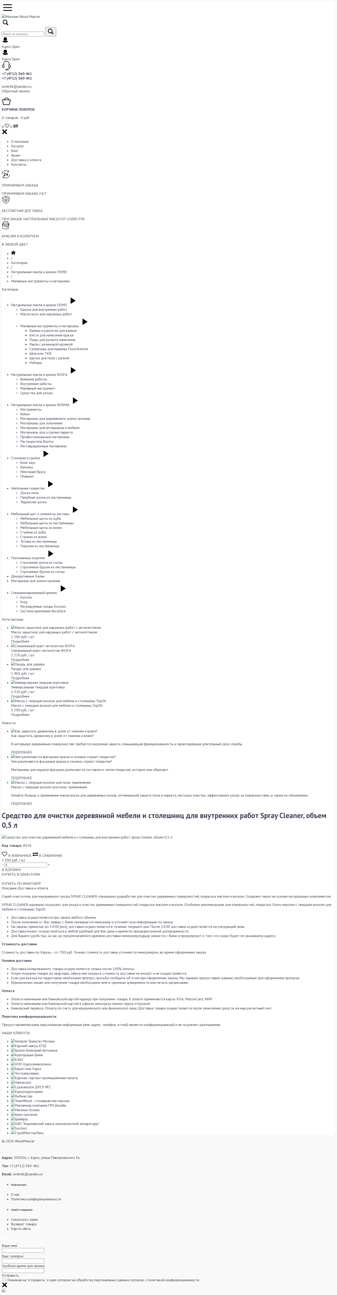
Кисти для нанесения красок (51, 335)
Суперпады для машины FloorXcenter (58, 348)
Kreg (23, 601)
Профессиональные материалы (44, 436)
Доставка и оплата (26, 159)
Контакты (18, 164)
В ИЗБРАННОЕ (20, 855)
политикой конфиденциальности (173, 1280)
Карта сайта (20, 1228)
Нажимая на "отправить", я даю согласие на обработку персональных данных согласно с (103, 1280)
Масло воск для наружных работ (46, 314)
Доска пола (29, 492)
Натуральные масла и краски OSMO (39, 271)
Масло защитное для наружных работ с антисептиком (54, 632)
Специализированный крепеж (34, 592)
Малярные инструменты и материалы (40, 281)
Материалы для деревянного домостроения (55, 418)
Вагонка (26, 467)
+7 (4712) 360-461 (17, 73)
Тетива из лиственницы (38, 541)
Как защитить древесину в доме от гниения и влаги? (52, 735)
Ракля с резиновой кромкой (51, 344)
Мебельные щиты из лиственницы (47, 523)
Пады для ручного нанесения (52, 339)
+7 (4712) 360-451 (17, 78)
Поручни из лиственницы (39, 546)
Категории (19, 262)
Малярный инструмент (37, 388)
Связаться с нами (24, 1219)
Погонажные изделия (28, 557)
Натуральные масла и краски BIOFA (39, 374)
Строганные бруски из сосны (42, 571)
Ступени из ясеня (33, 536)
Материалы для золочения (41, 423)
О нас (15, 1194)
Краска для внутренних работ (43, 309)
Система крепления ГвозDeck (43, 611)
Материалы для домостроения (35, 580)
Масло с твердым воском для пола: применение (49, 787)
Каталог (17, 146)
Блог (14, 150)
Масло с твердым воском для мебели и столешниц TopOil (56, 705)
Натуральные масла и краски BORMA (40, 404)
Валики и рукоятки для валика (53, 330)
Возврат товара (23, 1224)
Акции (15, 155)
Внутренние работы (36, 383)
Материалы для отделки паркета (46, 432)
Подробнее (20, 641)
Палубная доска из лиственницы (45, 497)
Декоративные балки (27, 576)
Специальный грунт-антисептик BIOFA (41, 650)
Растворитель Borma (36, 441)
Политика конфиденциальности (36, 1199)
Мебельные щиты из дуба (40, 518)
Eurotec (26, 597)
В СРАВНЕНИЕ (50, 855)
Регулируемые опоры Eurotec (43, 606)
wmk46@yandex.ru (17, 86)
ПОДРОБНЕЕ (21, 752)
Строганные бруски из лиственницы (48, 567)
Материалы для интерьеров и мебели (50, 427)
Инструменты (30, 409)
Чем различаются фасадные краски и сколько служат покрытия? (61, 761)
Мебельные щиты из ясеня (41, 527)
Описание (9, 888)
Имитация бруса (33, 471)
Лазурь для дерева (26, 668)
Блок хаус (28, 462)
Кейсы (25, 414)
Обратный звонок (16, 91)
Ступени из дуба (33, 532)
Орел (16, 46)
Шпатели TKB (40, 353)
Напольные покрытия (27, 488)
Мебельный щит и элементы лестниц (40, 513)
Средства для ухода (36, 392)
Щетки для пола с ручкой (49, 358)
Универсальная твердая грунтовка (38, 687)
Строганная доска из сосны (41, 562)
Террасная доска (33, 502)
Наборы (35, 362)
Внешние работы (33, 379)
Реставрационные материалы (43, 446)
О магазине (20, 141)
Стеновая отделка (25, 458)
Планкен (26, 476)
